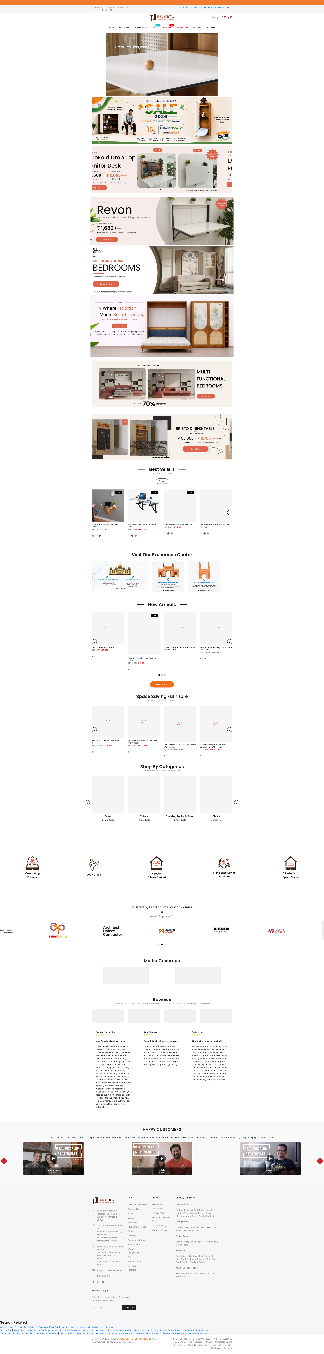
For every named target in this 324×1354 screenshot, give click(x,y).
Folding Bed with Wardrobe (173, 1333)
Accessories (193, 1230)
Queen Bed (210, 1256)
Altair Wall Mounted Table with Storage (105, 741)
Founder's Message (137, 1227)
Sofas (214, 1227)
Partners (132, 1235)
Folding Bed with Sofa (198, 1333)
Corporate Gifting (136, 1240)
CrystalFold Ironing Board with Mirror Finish (144, 659)
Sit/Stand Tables (184, 1210)
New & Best (168, 26)
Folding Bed (5, 1333)
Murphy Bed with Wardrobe (173, 1330)
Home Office (124, 27)
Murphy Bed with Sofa (199, 1330)
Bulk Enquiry (134, 1244)
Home (111, 27)
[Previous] (94, 512)
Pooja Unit (181, 1230)
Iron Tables (200, 1262)
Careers (131, 1231)
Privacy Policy (158, 1213)
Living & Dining (141, 27)
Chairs (209, 1213)
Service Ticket (134, 1261)
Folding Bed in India (22, 1333)
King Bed (180, 1259)
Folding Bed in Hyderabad (119, 1333)
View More (160, 684)
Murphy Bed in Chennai (94, 1330)
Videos (131, 1218)
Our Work (211, 27)
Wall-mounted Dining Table (189, 1241)
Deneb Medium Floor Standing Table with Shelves (180, 746)
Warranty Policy (159, 1230)
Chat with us (183, 7)
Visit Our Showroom (137, 1204)
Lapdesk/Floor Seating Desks (190, 1213)
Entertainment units (200, 1227)
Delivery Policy (159, 1225)
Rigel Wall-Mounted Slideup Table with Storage (142, 741)
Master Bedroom (184, 1273)
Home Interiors (182, 27)
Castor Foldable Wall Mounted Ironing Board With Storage (213, 746)
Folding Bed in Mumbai (70, 1333)
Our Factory (198, 27)
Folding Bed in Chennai (94, 1333)
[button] (4, 1161)
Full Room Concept (195, 1259)
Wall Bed (4, 1327)
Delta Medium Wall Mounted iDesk (215, 524)
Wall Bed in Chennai (80, 1327)
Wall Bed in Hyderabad (103, 1327)
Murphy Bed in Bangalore (45, 1330)
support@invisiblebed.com (118, 7)
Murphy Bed (6, 1330)
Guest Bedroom (201, 1273)
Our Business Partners (221, 1348)
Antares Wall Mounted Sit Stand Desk (142, 525)
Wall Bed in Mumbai (59, 1327)
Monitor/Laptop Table (186, 1216)
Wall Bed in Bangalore (38, 1327)
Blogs (229, 7)
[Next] (229, 512)
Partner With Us (196, 7)
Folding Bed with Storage (146, 1333)
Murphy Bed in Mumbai (70, 1330)
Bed (156, 26)
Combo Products (207, 1216)
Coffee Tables (182, 1227)
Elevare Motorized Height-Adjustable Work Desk (216, 648)
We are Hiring (219, 7)
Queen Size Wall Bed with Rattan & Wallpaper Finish (179, 648)
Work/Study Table (202, 1210)
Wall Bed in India (18, 1327)
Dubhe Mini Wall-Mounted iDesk (178, 524)
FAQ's (130, 1213)
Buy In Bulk (208, 7)
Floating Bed (187, 1262)
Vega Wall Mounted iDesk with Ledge (105, 525)
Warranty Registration (197, 1345)
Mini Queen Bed (195, 1256)
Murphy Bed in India (22, 1330)
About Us (132, 1222)
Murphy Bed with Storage (146, 1330)
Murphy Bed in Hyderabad (119, 1330)
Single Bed (181, 1256)
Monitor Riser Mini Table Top (104, 647)
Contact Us (133, 1209)
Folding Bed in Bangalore (46, 1333)
